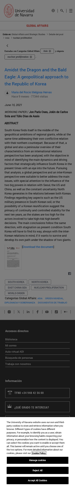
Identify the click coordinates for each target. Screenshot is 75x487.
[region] (37, 452)
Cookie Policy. (39, 453)
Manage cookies (37, 460)
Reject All (37, 470)
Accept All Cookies (37, 480)
